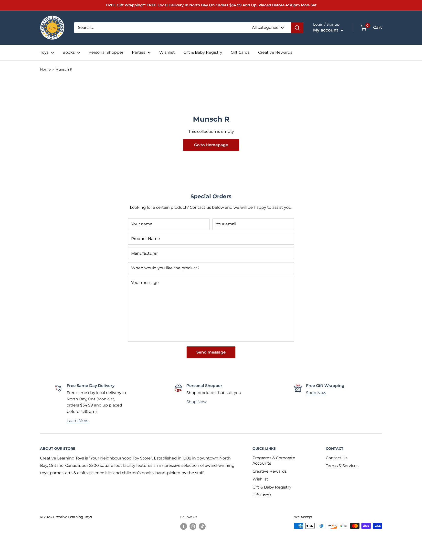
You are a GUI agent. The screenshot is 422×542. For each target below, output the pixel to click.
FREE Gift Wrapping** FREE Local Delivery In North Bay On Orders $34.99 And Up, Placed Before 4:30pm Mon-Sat (211, 5)
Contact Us (337, 458)
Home (45, 69)
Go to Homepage (211, 145)
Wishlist (167, 52)
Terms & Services (342, 465)
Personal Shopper (106, 52)
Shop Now (196, 401)
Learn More (78, 420)
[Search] (297, 27)
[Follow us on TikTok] (202, 526)
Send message (211, 352)
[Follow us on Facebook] (183, 526)
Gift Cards (240, 52)
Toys (44, 52)
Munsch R (63, 69)
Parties (138, 52)
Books (69, 52)
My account (326, 30)
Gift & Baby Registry (202, 52)
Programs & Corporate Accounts (274, 461)
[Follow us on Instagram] (193, 526)
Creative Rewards (275, 52)
